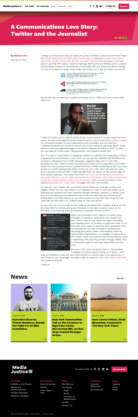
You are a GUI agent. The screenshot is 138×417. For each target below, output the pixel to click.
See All (120, 278)
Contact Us (67, 405)
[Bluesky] (101, 6)
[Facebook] (90, 6)
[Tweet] (123, 38)
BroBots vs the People (21, 384)
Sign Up (111, 6)
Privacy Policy (47, 414)
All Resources (96, 389)
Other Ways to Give (47, 391)
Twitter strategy (119, 140)
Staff (66, 390)
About (53, 6)
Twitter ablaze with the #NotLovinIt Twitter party (67, 58)
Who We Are (67, 384)
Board (66, 393)
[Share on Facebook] (120, 38)
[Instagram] (93, 6)
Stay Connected (47, 384)
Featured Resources (95, 385)
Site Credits (35, 414)
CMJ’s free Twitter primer (111, 257)
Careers (65, 402)
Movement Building (19, 396)
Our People (67, 387)
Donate (123, 6)
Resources (62, 6)
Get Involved (42, 6)
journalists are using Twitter (62, 183)
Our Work (29, 6)
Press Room (115, 388)
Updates (116, 384)
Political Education (19, 393)
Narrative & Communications (19, 388)
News (70, 6)
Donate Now (119, 369)
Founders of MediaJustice (70, 398)
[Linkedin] (97, 6)
